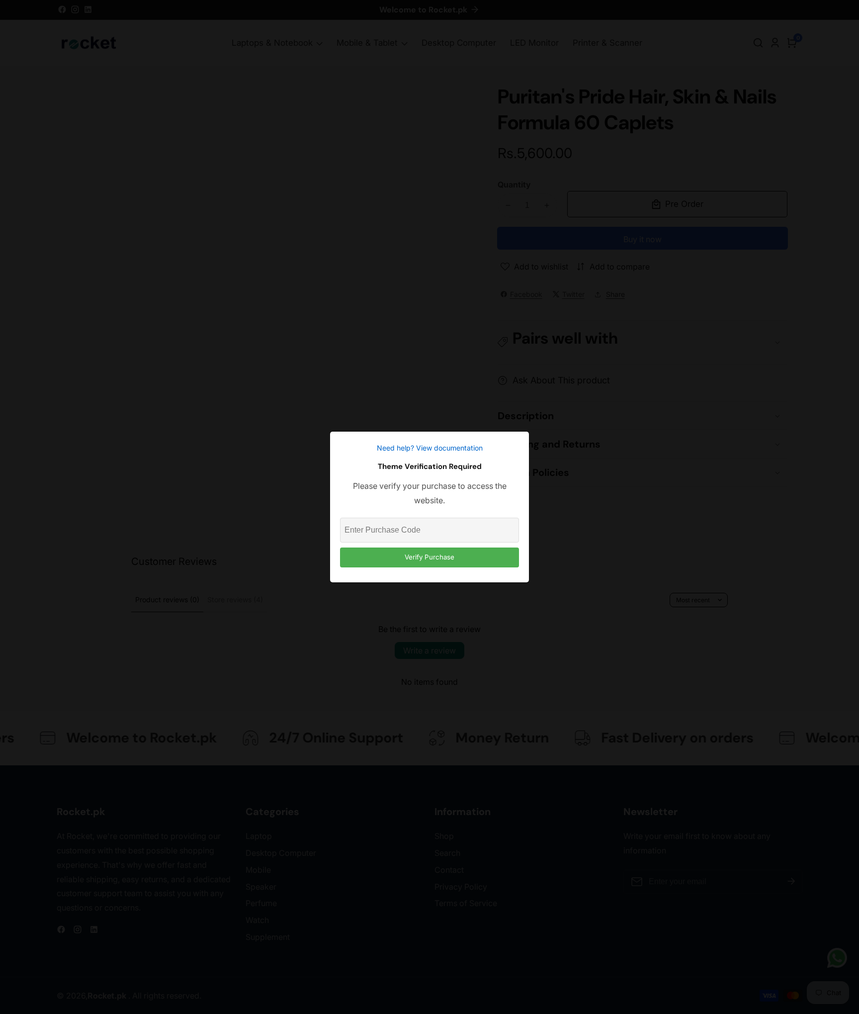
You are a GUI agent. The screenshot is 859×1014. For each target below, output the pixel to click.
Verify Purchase (429, 557)
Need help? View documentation (430, 448)
